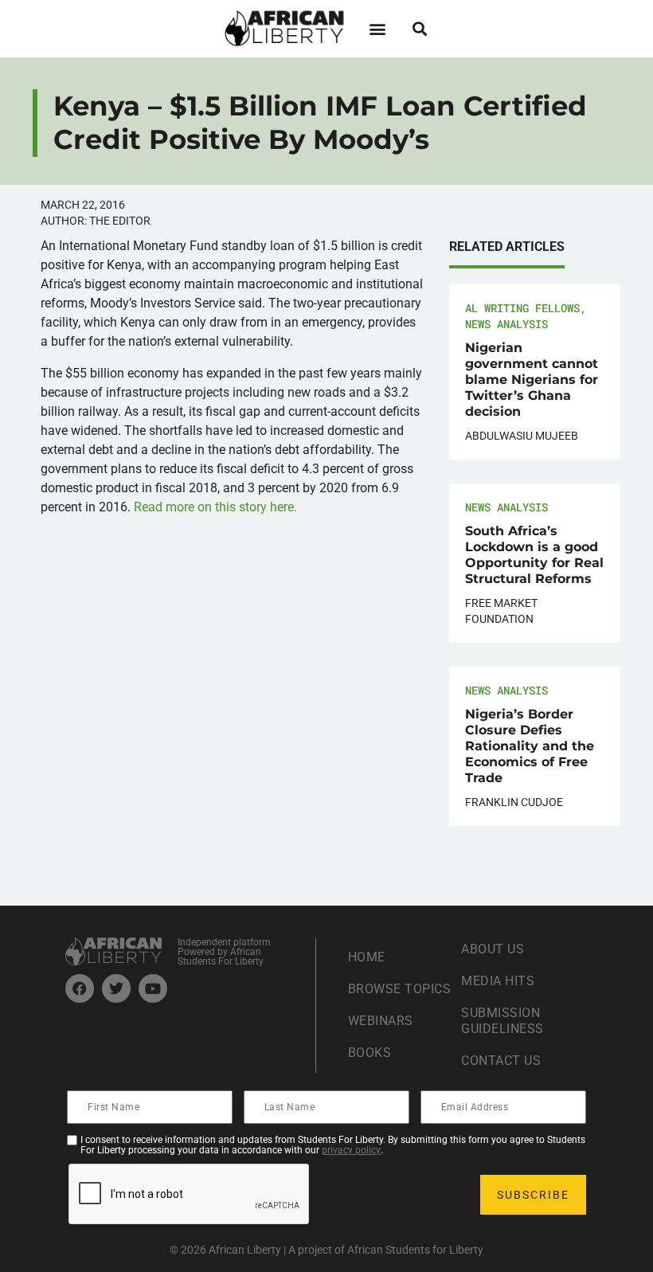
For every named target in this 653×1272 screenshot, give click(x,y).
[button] (377, 28)
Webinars (380, 1020)
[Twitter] (116, 988)
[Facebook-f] (79, 988)
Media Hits (497, 980)
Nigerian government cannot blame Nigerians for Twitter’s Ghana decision (531, 379)
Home (366, 957)
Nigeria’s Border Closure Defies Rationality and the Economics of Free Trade (529, 745)
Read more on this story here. (215, 507)
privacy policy (351, 1150)
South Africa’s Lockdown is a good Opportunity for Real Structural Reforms (534, 554)
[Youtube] (153, 988)
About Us (492, 949)
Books (370, 1052)
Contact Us (501, 1060)
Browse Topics (400, 988)
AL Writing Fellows (522, 307)
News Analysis (506, 323)
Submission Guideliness (502, 1020)
